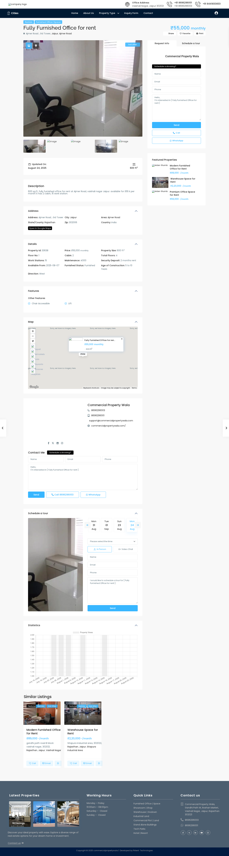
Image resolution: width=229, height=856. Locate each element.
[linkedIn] (195, 832)
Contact (148, 13)
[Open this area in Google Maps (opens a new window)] (34, 387)
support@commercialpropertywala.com (111, 420)
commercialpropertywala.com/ (108, 425)
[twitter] (189, 832)
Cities (14, 13)
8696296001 (97, 415)
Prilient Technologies (143, 850)
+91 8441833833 (212, 3)
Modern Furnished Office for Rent (43, 731)
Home (74, 13)
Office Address (140, 2)
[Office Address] (127, 4)
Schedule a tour (38, 513)
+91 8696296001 (183, 2)
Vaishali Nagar (53, 750)
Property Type (107, 13)
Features (33, 291)
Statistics (34, 625)
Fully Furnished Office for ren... (99, 340)
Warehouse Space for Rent (82, 731)
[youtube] (201, 832)
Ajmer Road (65, 33)
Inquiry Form (131, 13)
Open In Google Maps (40, 228)
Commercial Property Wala (109, 405)
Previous (87, 525)
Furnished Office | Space (48, 22)
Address (33, 211)
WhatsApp (94, 494)
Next (138, 525)
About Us (88, 13)
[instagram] (208, 832)
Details (32, 244)
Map (31, 322)
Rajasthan (50, 222)
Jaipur (55, 33)
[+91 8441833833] (198, 4)
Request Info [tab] (162, 43)
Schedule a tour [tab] (191, 43)
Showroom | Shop (69, 806)
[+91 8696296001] (169, 4)
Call (64, 494)
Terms (134, 388)
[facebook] (183, 832)
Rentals (28, 22)
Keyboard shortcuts (91, 388)
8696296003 (98, 410)
